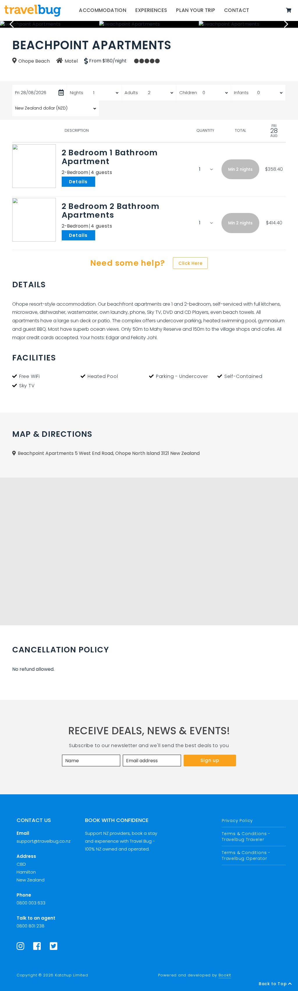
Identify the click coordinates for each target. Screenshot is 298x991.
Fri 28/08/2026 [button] (30, 92)
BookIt (225, 975)
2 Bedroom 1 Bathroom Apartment (110, 157)
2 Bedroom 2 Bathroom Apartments (110, 210)
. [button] (96, 181)
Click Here (190, 263)
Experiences (151, 10)
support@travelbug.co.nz (43, 841)
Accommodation (102, 10)
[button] (240, 169)
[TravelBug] (32, 10)
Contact (236, 10)
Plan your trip (195, 10)
